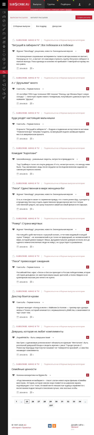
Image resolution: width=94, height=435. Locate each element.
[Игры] (4, 93)
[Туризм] (4, 21)
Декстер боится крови (25, 296)
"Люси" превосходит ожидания (30, 261)
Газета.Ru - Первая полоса (28, 89)
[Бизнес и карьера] (4, 33)
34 (80, 401)
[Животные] (4, 76)
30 (56, 401)
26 (33, 401)
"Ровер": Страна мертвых (27, 223)
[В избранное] (13, 50)
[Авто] (4, 16)
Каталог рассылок (39, 18)
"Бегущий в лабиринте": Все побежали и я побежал (42, 45)
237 (51, 405)
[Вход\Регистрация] (80, 4)
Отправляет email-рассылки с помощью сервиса (51, 10)
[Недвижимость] (4, 42)
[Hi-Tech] (4, 50)
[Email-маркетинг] (4, 97)
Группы (51, 4)
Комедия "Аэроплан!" (24, 153)
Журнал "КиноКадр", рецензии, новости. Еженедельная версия (45, 51)
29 (50, 401)
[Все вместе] (4, 12)
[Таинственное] (4, 89)
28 (44, 401)
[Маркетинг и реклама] (4, 85)
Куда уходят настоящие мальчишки (33, 118)
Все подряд (41, 26)
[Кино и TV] (4, 72)
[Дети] (4, 46)
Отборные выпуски (21, 26)
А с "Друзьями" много (25, 82)
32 (68, 401)
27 (39, 401)
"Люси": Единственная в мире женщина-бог (38, 188)
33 (74, 401)
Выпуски (37, 4)
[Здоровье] (4, 55)
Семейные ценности (24, 369)
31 (62, 401)
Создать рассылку (83, 17)
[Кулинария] (4, 68)
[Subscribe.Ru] (19, 4)
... (21, 401)
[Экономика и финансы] (4, 38)
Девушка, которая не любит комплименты (37, 331)
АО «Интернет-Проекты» (21, 426)
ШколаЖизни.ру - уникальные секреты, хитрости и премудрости (45, 159)
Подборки (65, 4)
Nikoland (74, 427)
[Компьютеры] (4, 25)
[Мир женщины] (4, 29)
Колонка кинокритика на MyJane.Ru (32, 375)
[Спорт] (4, 59)
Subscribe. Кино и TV (27, 40)
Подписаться (50, 40)
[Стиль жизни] (4, 63)
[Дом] (4, 80)
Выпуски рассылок (19, 18)
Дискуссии (56, 26)
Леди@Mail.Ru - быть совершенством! (33, 337)
